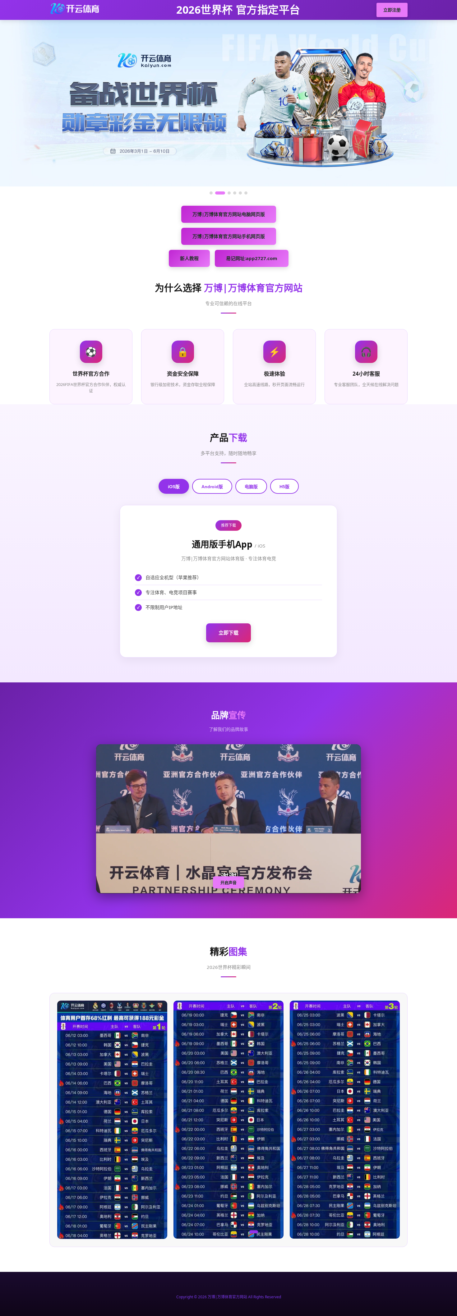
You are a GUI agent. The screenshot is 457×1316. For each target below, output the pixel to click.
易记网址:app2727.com (251, 258)
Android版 (212, 486)
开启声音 (228, 882)
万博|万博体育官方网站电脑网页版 (228, 214)
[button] (189, 1231)
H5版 (284, 486)
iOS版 (174, 486)
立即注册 (392, 10)
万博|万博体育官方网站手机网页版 (228, 236)
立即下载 (228, 632)
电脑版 (251, 486)
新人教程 (189, 258)
